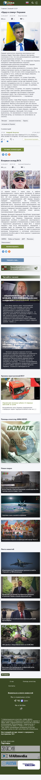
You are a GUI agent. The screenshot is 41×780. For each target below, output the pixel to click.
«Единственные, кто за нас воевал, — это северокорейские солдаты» (19, 298)
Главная (4, 8)
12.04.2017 (8, 16)
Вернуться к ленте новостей (20, 693)
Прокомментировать (31, 139)
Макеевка (30, 239)
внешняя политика (15, 121)
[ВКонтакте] (3, 154)
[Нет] (7, 141)
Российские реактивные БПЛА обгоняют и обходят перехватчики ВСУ (19, 344)
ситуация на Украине (8, 124)
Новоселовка (6, 242)
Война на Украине (14, 239)
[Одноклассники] (9, 154)
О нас (12, 681)
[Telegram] (6, 154)
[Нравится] (2, 141)
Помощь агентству (29, 681)
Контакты (11, 686)
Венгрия (4, 121)
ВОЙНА (4, 239)
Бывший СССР (12, 8)
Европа (25, 121)
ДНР (23, 239)
